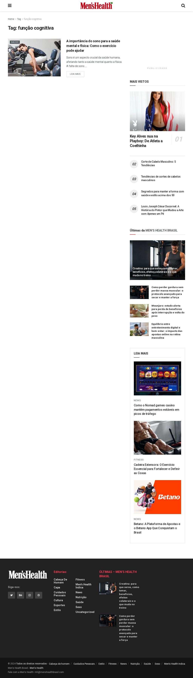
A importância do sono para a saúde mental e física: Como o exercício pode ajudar (93, 45)
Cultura (58, 600)
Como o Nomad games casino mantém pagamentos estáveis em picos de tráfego (156, 410)
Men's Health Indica (83, 586)
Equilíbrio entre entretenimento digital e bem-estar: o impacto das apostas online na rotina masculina (167, 331)
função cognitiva (32, 19)
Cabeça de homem (60, 581)
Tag (19, 19)
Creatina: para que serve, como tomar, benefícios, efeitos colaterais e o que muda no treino (155, 272)
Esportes (59, 605)
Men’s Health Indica (174, 663)
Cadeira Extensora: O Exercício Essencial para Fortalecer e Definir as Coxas (157, 469)
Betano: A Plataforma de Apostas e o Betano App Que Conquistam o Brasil (157, 528)
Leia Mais (75, 74)
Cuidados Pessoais (60, 594)
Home (11, 19)
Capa (57, 587)
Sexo (79, 607)
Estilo (57, 610)
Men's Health (36, 668)
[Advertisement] (158, 40)
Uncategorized (85, 611)
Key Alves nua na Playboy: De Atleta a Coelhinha (146, 141)
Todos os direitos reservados (31, 663)
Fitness (139, 460)
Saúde (15, 42)
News (137, 400)
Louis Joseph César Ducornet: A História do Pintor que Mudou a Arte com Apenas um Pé (162, 210)
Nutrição (81, 597)
